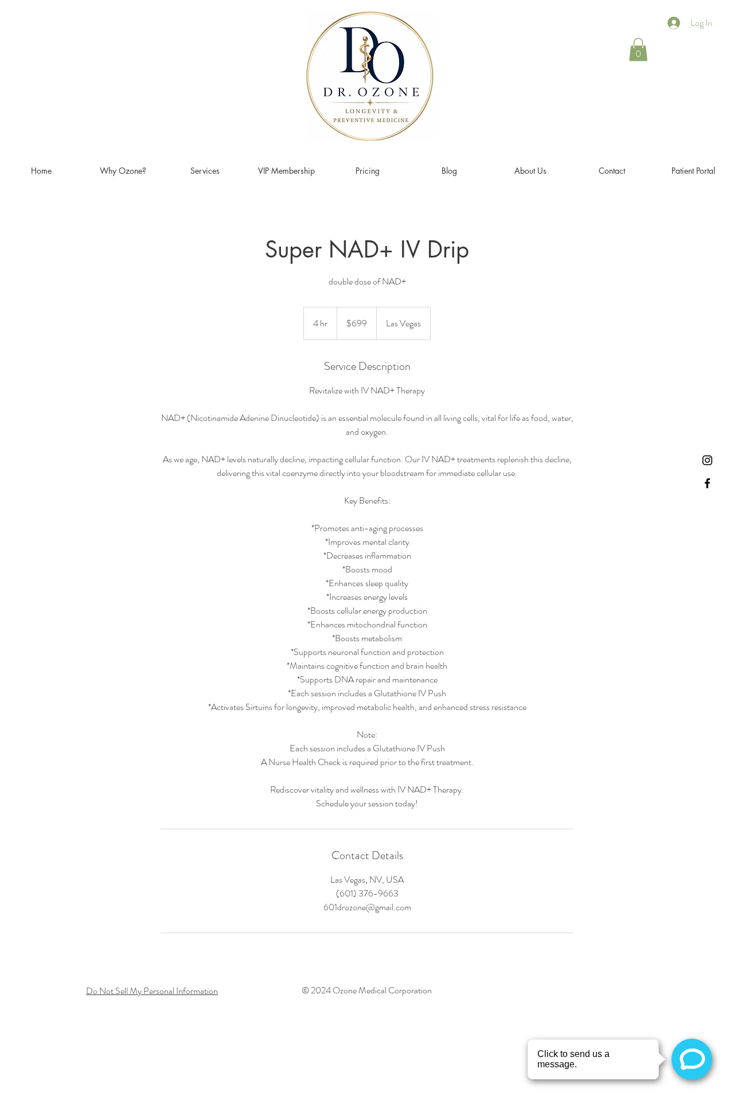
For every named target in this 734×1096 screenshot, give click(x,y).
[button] (638, 49)
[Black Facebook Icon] (707, 483)
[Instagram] (707, 460)
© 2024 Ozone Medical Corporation (367, 990)
